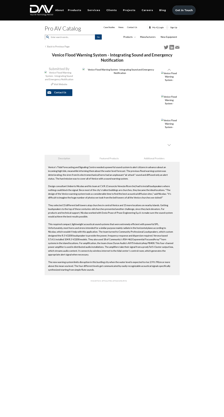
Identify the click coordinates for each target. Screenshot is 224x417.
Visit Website (60, 84)
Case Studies (109, 27)
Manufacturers (148, 36)
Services (94, 10)
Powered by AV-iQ (120, 281)
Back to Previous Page (58, 46)
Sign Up (173, 27)
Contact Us (132, 27)
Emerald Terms (96, 281)
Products (74, 10)
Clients (111, 10)
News (121, 27)
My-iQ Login (158, 27)
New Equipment (169, 36)
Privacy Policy (108, 281)
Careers (147, 10)
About (59, 10)
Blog (162, 10)
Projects (129, 10)
